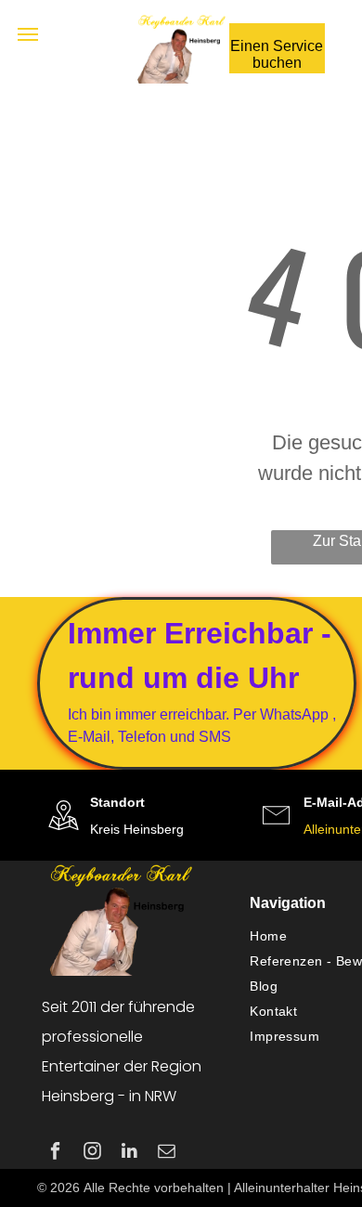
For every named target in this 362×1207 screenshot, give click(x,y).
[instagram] (92, 1153)
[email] (166, 1153)
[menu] (27, 34)
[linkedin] (129, 1153)
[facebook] (55, 1153)
